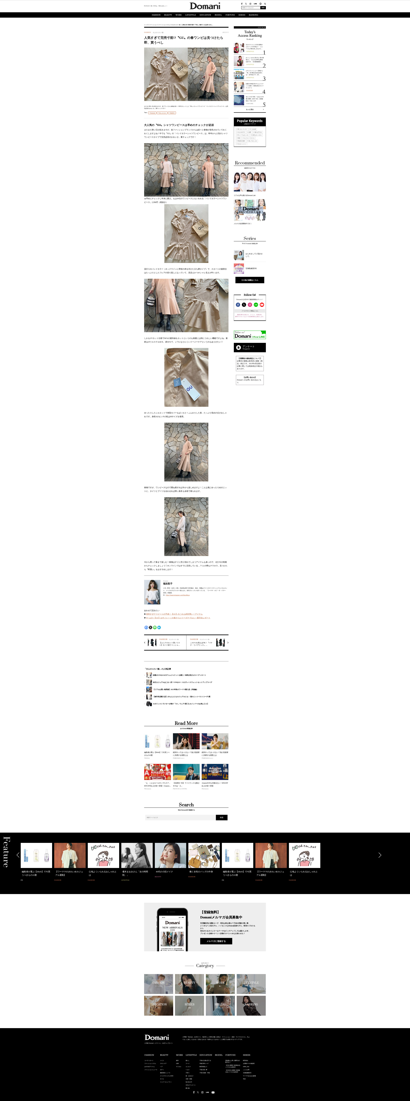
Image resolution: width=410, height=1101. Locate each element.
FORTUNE (230, 15)
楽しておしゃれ (252, 141)
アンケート (249, 346)
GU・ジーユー (162, 112)
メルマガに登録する (216, 941)
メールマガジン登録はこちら (250, 311)
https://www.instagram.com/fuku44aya (178, 595)
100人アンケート (191, 1085)
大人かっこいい (242, 144)
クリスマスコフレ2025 (166, 1076)
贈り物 (188, 1088)
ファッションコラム (164, 25)
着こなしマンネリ (242, 129)
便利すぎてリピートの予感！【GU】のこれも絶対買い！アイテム (174, 614)
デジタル (178, 1066)
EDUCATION (205, 15)
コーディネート (148, 1060)
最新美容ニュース (165, 1073)
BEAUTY (168, 15)
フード (188, 1063)
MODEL (218, 15)
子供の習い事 (203, 1069)
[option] (36, 862)
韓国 (239, 138)
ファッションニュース (150, 1069)
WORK (179, 15)
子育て (188, 1073)
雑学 (177, 1060)
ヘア (161, 1066)
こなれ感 (253, 129)
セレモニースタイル (249, 138)
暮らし (188, 1060)
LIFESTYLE (190, 15)
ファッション (153, 25)
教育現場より (203, 1066)
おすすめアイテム (149, 1066)
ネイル (162, 1079)
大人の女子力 (241, 132)
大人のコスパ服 (175, 25)
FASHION (156, 15)
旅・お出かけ (189, 1076)
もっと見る (250, 109)
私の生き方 (189, 1082)
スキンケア (163, 1063)
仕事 (177, 1063)
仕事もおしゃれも (257, 135)
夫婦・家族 (189, 1079)
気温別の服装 (241, 141)
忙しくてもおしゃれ (243, 135)
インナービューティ (166, 1082)
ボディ (162, 1069)
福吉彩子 (172, 112)
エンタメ (188, 1066)
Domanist (152, 112)
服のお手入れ (258, 132)
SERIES (242, 15)
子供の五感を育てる (205, 1060)
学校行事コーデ (204, 1063)
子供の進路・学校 (205, 1073)
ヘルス (188, 1069)
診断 (249, 132)
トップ (146, 25)
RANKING (253, 15)
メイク (162, 1060)
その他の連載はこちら (249, 280)
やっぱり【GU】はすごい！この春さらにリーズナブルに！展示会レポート (178, 618)
